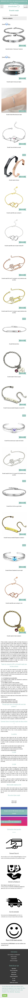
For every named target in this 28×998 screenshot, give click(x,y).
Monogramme (13, 974)
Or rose (13, 978)
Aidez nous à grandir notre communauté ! (11, 821)
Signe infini (14, 968)
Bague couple (14, 802)
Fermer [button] (4, 995)
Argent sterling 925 (14, 976)
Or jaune (13, 980)
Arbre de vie (13, 972)
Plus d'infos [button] (17, 992)
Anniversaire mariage (14, 982)
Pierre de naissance (13, 970)
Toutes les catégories (14, 15)
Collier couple (14, 801)
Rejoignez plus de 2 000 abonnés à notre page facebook (14, 812)
